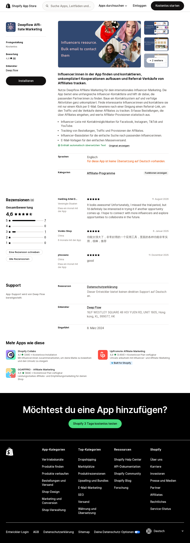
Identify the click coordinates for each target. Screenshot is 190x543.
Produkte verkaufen (55, 473)
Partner (155, 487)
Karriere (155, 466)
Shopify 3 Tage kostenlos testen (95, 423)
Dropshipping (87, 459)
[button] (49, 356)
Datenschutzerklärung (102, 287)
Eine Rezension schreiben (24, 252)
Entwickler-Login (17, 532)
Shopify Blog (122, 480)
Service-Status (160, 509)
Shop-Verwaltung (54, 510)
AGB (36, 532)
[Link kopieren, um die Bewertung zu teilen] (79, 199)
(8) (14, 58)
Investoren (157, 473)
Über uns (156, 459)
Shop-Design (51, 492)
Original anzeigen (119, 145)
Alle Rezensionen (19, 258)
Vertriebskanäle (52, 459)
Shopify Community (127, 473)
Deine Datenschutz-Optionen (114, 532)
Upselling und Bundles (93, 480)
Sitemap (84, 532)
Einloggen (139, 5)
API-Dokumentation (127, 466)
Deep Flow (12, 70)
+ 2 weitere (156, 60)
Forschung (121, 487)
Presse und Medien (163, 480)
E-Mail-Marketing (90, 487)
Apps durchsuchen (111, 5)
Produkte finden (53, 466)
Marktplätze (86, 466)
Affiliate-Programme (101, 173)
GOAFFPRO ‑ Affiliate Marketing (36, 369)
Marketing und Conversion (52, 501)
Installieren (26, 81)
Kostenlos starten (167, 5)
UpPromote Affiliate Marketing (127, 351)
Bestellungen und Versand (54, 483)
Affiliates (156, 495)
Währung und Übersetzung (87, 511)
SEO (81, 495)
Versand (83, 502)
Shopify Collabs (27, 351)
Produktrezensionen (91, 473)
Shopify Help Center (127, 459)
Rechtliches (158, 502)
